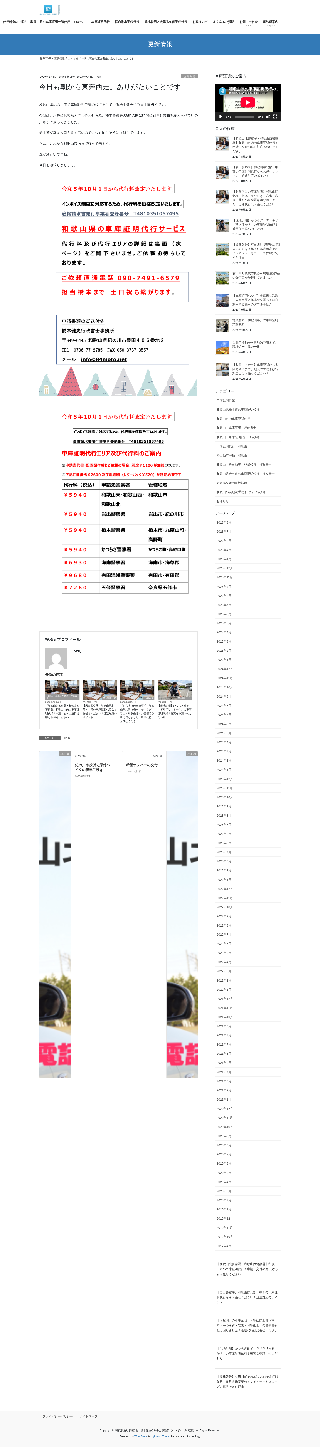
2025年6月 (224, 614)
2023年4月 (224, 852)
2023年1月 (224, 879)
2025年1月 (224, 659)
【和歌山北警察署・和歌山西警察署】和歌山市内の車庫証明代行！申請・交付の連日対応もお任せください (62, 711)
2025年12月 (225, 568)
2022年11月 (225, 898)
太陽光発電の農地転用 (232, 483)
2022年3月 (224, 971)
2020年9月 (224, 1136)
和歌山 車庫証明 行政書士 (236, 428)
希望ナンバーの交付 (142, 765)
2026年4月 (224, 550)
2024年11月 (225, 678)
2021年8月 (224, 1035)
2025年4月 (224, 632)
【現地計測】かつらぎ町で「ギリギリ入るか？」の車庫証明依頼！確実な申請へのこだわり (175, 711)
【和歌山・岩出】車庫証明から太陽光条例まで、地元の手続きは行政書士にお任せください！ (255, 369)
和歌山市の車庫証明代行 (233, 418)
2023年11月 (225, 788)
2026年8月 (224, 522)
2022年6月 (224, 943)
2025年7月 (224, 605)
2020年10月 (225, 1127)
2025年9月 (224, 586)
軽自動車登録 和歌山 (232, 455)
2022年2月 (224, 980)
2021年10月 (225, 1017)
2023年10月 (225, 797)
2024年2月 (224, 760)
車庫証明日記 (109, 698)
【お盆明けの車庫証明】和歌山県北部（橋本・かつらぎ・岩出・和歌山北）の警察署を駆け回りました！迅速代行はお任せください (137, 713)
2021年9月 (224, 1026)
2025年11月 (225, 577)
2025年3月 (224, 641)
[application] (248, 102)
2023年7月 (224, 824)
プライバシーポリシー (57, 1416)
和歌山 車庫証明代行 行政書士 (62, 697)
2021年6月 (224, 1053)
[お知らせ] (55, 914)
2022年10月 (225, 907)
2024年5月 (224, 733)
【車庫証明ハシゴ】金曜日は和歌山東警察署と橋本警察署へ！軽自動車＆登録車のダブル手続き (255, 300)
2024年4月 (224, 742)
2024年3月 (224, 751)
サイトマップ (88, 1416)
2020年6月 (224, 1163)
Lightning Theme (160, 1436)
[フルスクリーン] (275, 116)
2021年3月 (224, 1081)
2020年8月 (224, 1145)
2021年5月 (224, 1062)
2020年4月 (224, 1182)
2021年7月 (224, 1044)
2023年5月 (224, 843)
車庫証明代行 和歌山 (232, 446)
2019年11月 (225, 1227)
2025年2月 (224, 650)
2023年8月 (224, 815)
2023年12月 (225, 779)
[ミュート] (268, 116)
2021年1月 (224, 1099)
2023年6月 (224, 834)
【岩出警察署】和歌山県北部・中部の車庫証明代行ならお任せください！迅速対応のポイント (100, 711)
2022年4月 (224, 962)
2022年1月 (224, 989)
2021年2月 (224, 1090)
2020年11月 (225, 1118)
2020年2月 (224, 1200)
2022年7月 (224, 934)
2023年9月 (224, 806)
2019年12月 (225, 1218)
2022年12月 (225, 889)
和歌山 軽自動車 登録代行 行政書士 (244, 464)
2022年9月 (224, 916)
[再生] (221, 116)
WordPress (140, 1436)
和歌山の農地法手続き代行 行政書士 (242, 492)
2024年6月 (224, 724)
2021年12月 (225, 998)
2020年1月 (224, 1209)
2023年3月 (224, 861)
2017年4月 (224, 1246)
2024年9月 (224, 696)
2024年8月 (224, 705)
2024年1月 (224, 769)
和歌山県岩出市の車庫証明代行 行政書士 (246, 473)
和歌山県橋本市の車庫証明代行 (238, 409)
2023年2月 (224, 870)
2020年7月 (224, 1154)
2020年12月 (225, 1108)
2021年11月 (225, 1008)
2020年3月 (224, 1191)
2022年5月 (224, 953)
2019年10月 (225, 1237)
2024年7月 (224, 715)
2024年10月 (225, 687)
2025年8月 (224, 596)
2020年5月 (224, 1173)
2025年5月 (224, 623)
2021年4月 (224, 1072)
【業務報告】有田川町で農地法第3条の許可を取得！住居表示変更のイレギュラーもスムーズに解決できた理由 (248, 1381)
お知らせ (189, 76)
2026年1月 (224, 559)
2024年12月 (225, 669)
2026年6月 (224, 540)
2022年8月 (224, 925)
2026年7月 (224, 531)
